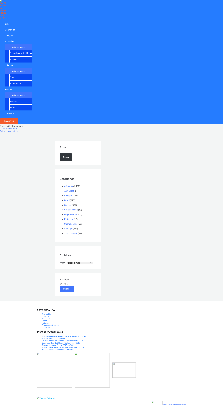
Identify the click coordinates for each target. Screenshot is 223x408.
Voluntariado (15, 83)
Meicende (68, 219)
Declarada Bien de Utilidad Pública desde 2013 (61, 343)
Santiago (68, 228)
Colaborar (9, 65)
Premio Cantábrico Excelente (53, 338)
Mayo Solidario (71, 214)
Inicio (7, 24)
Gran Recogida (71, 209)
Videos (13, 107)
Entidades (9, 41)
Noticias (8, 89)
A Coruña (68, 186)
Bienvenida (10, 30)
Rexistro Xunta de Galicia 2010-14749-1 (58, 345)
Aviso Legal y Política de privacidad (174, 405)
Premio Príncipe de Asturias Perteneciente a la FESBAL (64, 336)
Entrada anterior (8, 128)
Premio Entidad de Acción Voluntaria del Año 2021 (62, 341)
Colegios (9, 35)
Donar (12, 77)
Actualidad (69, 191)
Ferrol (67, 200)
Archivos (64, 263)
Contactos (9, 113)
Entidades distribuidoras (21, 53)
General (67, 205)
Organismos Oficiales (50, 325)
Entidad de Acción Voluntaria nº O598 (57, 350)
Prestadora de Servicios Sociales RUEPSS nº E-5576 (63, 347)
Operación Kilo (70, 224)
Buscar (63, 147)
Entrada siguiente (9, 131)
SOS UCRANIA (71, 233)
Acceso (13, 59)
